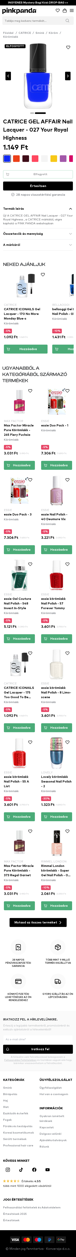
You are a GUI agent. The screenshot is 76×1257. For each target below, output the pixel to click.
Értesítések (11, 1220)
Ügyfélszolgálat (51, 1088)
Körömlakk (10, 37)
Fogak (7, 1120)
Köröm (53, 33)
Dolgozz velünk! (50, 1134)
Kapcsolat (47, 1127)
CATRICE (25, 33)
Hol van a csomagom (54, 1094)
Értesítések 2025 (15, 1214)
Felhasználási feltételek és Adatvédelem (32, 1207)
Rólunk (44, 1146)
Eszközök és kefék (15, 1113)
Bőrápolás (10, 1094)
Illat (6, 1107)
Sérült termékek (15, 1139)
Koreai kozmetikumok (18, 1132)
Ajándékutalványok (53, 1140)
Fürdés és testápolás (17, 1126)
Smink (39, 33)
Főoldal (10, 33)
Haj (5, 1100)
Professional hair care (18, 1145)
